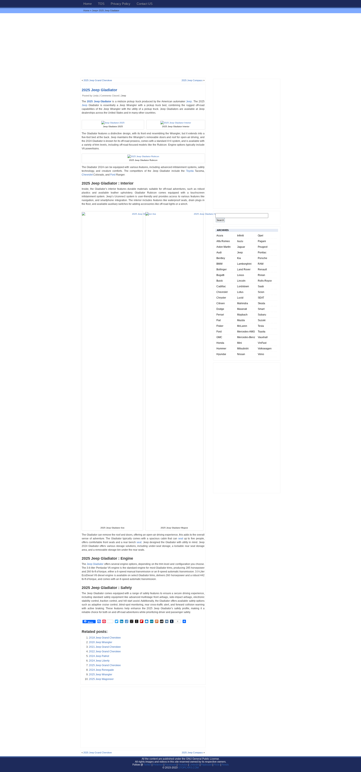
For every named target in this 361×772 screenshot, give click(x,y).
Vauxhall (263, 337)
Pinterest (158, 764)
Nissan (241, 354)
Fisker (219, 325)
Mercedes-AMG (246, 331)
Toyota (190, 170)
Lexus (240, 275)
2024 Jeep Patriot (99, 656)
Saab (261, 286)
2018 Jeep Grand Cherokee (105, 637)
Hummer (221, 348)
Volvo (261, 354)
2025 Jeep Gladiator (99, 90)
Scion (261, 292)
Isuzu (240, 241)
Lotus (240, 292)
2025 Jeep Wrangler (100, 674)
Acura (219, 235)
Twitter (148, 764)
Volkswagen (265, 348)
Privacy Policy (120, 3)
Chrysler (221, 297)
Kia (239, 258)
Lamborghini (244, 263)
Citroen (220, 303)
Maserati (242, 309)
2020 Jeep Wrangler (100, 642)
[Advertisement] (180, 45)
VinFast (262, 342)
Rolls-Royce (265, 280)
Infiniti (240, 235)
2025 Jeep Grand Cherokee (98, 80)
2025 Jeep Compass (192, 80)
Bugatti (220, 275)
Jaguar (241, 246)
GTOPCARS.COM (188, 767)
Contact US (145, 3)
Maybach (242, 314)
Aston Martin (223, 246)
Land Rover (243, 269)
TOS (101, 3)
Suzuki (262, 320)
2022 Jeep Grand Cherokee (105, 651)
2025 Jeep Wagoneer (101, 679)
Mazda (241, 320)
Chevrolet (87, 174)
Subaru (262, 314)
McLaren (242, 325)
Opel (260, 235)
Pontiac (262, 252)
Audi (219, 252)
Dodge (220, 309)
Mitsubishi (243, 348)
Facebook (170, 764)
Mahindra (242, 303)
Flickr (217, 764)
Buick (219, 280)
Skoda (261, 303)
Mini (239, 342)
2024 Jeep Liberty (99, 660)
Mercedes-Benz (246, 337)
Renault (262, 269)
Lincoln (241, 280)
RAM (260, 263)
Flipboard (206, 764)
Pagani (262, 241)
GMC (219, 337)
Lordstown (243, 286)
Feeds (225, 764)
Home (87, 3)
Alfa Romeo (223, 241)
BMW (219, 263)
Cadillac (221, 286)
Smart (261, 309)
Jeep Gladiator (95, 564)
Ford (113, 174)
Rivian (261, 275)
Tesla (261, 325)
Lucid (240, 297)
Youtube (182, 764)
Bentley (220, 258)
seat (180, 538)
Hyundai (221, 354)
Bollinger (221, 269)
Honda (220, 342)
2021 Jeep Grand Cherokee (105, 646)
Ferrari (220, 314)
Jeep (94, 10)
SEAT (261, 297)
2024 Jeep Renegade (101, 669)
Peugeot (262, 246)
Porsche (262, 258)
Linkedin (194, 764)
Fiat (218, 320)
